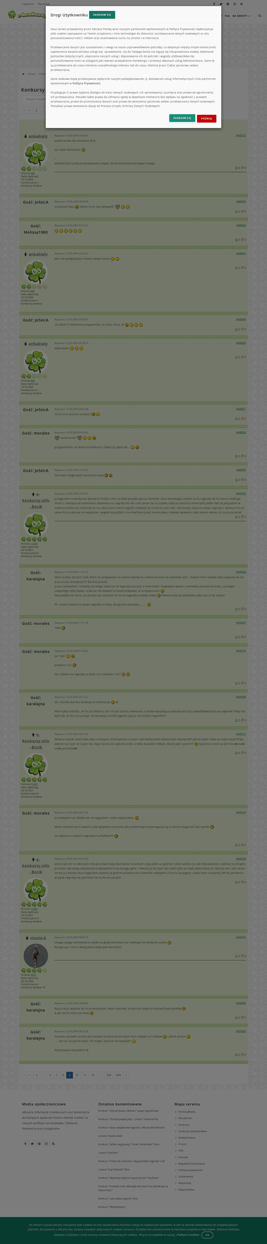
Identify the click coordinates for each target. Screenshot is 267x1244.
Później (206, 118)
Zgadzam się (102, 14)
